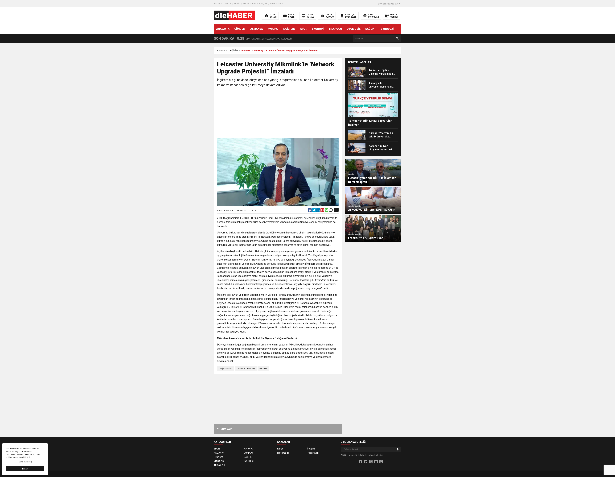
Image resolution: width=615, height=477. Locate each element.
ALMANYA (256, 28)
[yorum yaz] (331, 211)
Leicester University (246, 368)
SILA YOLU (335, 28)
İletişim (311, 448)
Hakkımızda (283, 453)
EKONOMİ (318, 28)
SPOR (303, 28)
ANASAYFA (223, 28)
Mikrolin (263, 368)
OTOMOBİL (354, 28)
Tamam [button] (25, 469)
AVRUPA (273, 28)
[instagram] (371, 462)
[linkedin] (318, 211)
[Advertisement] (278, 113)
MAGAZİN (227, 4)
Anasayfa (222, 50)
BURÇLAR (263, 4)
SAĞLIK (369, 28)
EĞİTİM (237, 4)
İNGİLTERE (289, 28)
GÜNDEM (240, 28)
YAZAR (217, 4)
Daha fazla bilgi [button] (25, 462)
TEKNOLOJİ (386, 28)
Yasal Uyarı (313, 453)
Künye (280, 448)
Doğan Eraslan (225, 368)
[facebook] (310, 211)
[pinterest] (322, 211)
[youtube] (376, 462)
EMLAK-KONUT (249, 4)
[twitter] (314, 211)
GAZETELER (275, 4)
